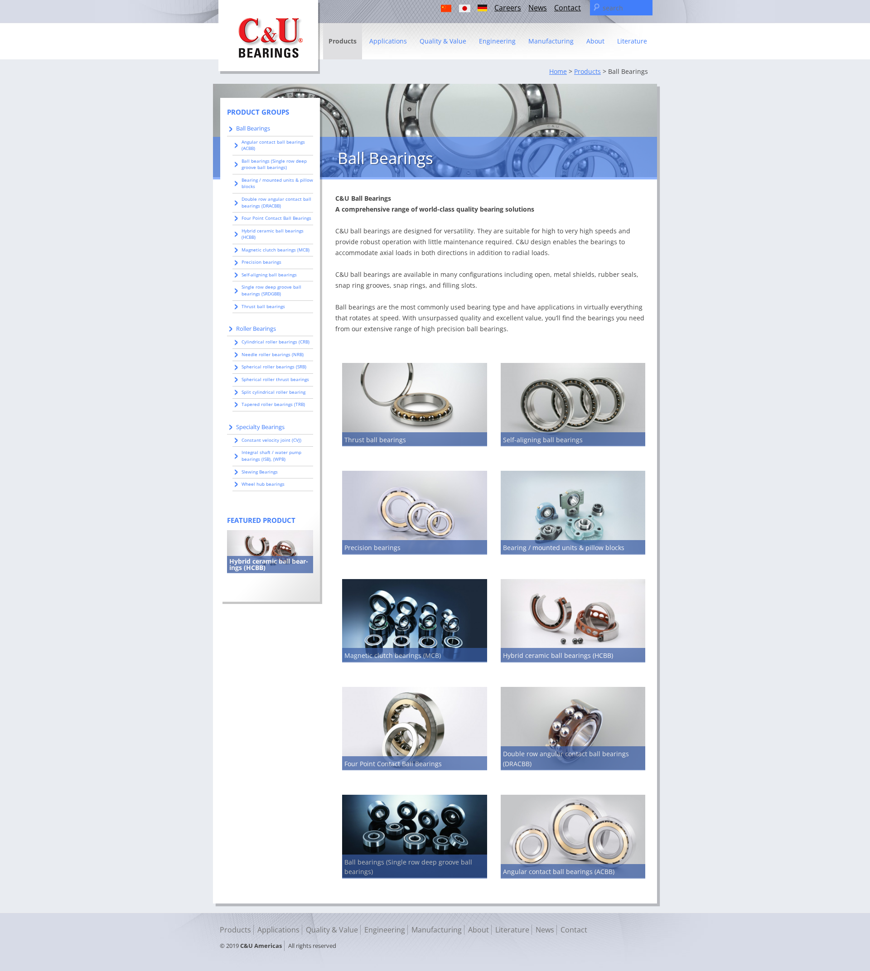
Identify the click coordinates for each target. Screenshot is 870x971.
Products (343, 41)
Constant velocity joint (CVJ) (271, 440)
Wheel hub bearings (263, 484)
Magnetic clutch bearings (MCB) (392, 655)
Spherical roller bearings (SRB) (274, 366)
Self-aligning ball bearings (543, 439)
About (595, 41)
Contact (567, 8)
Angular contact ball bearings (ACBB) (558, 871)
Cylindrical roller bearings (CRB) (275, 341)
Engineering (497, 41)
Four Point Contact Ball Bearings (393, 763)
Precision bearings (372, 547)
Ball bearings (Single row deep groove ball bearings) (274, 164)
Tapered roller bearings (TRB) (273, 404)
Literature (632, 41)
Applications (388, 41)
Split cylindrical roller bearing (273, 392)
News (537, 8)
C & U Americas (269, 37)
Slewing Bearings (260, 472)
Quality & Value (443, 41)
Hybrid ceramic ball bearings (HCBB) (558, 655)
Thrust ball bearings (375, 439)
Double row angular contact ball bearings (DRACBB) (276, 202)
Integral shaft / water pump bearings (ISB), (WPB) (271, 455)
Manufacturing (551, 41)
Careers (507, 8)
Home (558, 71)
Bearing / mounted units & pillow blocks (563, 547)
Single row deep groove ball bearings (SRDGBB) (271, 290)
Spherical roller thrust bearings (275, 379)
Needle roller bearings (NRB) (273, 354)
